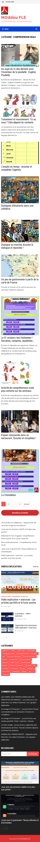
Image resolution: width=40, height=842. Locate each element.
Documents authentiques (14, 656)
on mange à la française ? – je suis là (15, 709)
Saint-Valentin (6, 671)
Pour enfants (14, 668)
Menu (6, 29)
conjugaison (34, 653)
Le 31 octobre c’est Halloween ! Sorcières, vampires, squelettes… (17, 339)
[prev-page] (2, 637)
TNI (33, 671)
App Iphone (5, 650)
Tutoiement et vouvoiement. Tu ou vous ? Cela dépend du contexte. (18, 121)
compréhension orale (8, 653)
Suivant (26, 504)
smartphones (15, 671)
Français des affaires (25, 659)
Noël (34, 665)
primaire (22, 668)
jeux (17, 662)
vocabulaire (5, 674)
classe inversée (31, 650)
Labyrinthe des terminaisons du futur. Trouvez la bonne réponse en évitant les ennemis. (19, 728)
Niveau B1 (20, 665)
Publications (30, 668)
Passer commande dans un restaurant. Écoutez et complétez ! (18, 437)
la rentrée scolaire (26, 662)
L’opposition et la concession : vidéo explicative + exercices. (26, 626)
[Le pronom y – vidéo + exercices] (7, 614)
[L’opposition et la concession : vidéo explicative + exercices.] (7, 625)
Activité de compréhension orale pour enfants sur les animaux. (17, 389)
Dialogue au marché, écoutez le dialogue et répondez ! (17, 246)
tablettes (24, 671)
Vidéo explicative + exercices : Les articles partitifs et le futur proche (18, 601)
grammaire (16, 596)
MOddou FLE (13, 17)
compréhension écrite (22, 653)
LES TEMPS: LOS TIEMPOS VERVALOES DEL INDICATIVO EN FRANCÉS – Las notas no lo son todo (19, 700)
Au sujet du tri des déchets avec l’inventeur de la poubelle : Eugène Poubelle (18, 72)
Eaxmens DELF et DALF (29, 656)
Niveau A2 (24, 596)
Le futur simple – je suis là (11, 725)
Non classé (28, 665)
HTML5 (12, 662)
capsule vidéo (6, 596)
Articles (13, 650)
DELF (3, 656)
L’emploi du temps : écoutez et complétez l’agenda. (16, 168)
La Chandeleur (8, 495)
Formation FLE (13, 659)
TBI (29, 671)
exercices (4, 659)
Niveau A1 (5, 665)
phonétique (5, 668)
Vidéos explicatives (11, 566)
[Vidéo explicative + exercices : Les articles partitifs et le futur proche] (20, 582)
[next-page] (6, 637)
